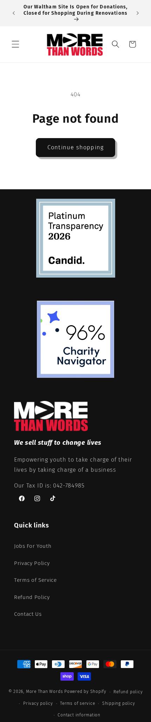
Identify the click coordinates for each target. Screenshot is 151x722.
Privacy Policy (32, 563)
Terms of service (77, 703)
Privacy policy (38, 703)
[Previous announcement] (13, 13)
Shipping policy (118, 703)
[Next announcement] (137, 13)
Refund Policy (32, 597)
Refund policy (128, 691)
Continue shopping (75, 147)
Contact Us (28, 614)
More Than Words (45, 691)
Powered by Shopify (85, 691)
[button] (15, 44)
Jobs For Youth (32, 546)
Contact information (79, 715)
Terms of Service (35, 580)
